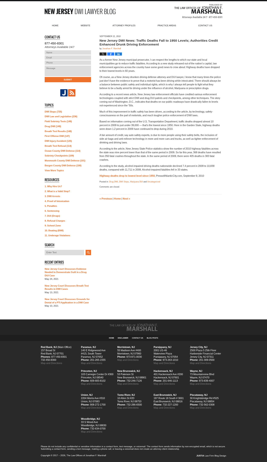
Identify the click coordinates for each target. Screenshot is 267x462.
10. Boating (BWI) (54, 230)
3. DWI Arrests (52, 196)
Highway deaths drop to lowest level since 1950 (127, 176)
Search (88, 252)
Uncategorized (153, 182)
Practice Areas (167, 25)
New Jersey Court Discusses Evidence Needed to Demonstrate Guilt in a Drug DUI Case (66, 272)
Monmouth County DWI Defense (65, 160)
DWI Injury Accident (58, 141)
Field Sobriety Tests (58, 121)
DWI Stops (124, 182)
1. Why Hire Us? (53, 186)
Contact (205, 25)
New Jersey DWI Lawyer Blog (80, 11)
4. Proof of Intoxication (57, 201)
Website (85, 25)
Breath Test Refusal (58, 146)
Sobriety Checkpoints (59, 155)
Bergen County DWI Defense (63, 165)
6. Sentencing (52, 211)
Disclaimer (123, 338)
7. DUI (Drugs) (52, 215)
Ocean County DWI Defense (62, 151)
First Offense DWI (57, 136)
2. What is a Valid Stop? (57, 191)
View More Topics (54, 170)
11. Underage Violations (57, 235)
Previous (106, 198)
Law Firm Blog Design (211, 455)
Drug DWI (113, 182)
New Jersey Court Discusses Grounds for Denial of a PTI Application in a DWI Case (67, 301)
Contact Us (137, 338)
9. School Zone (53, 225)
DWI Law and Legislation (61, 116)
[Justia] (64, 92)
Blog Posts (152, 338)
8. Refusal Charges (55, 220)
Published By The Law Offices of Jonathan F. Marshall (198, 11)
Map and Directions (51, 363)
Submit (68, 79)
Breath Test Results (58, 131)
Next (126, 198)
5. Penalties (51, 206)
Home (55, 25)
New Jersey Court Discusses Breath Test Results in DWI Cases (67, 287)
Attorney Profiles (123, 25)
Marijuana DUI (136, 182)
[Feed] (71, 92)
